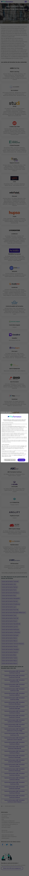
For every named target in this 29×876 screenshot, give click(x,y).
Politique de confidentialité (18, 455)
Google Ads (22, 445)
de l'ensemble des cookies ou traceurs (14, 426)
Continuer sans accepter (6, 412)
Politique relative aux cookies (6, 456)
